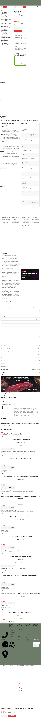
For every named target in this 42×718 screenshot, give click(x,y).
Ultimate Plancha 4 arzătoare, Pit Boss (20, 517)
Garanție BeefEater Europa (6, 404)
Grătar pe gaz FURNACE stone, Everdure (20, 557)
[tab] (3, 120)
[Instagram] (13, 643)
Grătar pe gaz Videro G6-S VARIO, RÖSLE (20, 612)
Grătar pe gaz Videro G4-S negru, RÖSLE (20, 537)
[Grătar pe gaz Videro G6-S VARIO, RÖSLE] (5, 605)
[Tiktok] (13, 646)
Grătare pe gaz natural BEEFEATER (23, 9)
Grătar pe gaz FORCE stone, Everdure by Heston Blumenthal (21, 477)
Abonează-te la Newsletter (36, 640)
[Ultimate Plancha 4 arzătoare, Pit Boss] (9, 510)
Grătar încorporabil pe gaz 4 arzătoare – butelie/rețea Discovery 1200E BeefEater (20, 497)
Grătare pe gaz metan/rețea (9, 9)
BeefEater (4, 126)
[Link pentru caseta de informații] (20, 4)
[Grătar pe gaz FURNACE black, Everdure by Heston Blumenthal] (13, 568)
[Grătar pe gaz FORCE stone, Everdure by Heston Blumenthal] (7, 470)
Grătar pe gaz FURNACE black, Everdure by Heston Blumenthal (20, 575)
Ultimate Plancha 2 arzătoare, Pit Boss (20, 458)
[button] (11, 449)
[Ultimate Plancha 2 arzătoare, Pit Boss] (18, 451)
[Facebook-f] (10, 643)
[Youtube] (10, 646)
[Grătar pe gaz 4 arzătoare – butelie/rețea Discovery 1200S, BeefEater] (5, 587)
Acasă (2, 9)
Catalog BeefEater (4, 395)
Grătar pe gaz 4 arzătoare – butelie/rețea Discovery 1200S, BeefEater (20, 594)
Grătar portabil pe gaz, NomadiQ (21, 439)
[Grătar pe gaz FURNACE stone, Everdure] (13, 550)
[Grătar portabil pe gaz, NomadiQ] (11, 433)
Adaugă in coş (18, 30)
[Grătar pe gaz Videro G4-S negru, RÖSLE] (5, 530)
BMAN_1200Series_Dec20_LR (7, 400)
